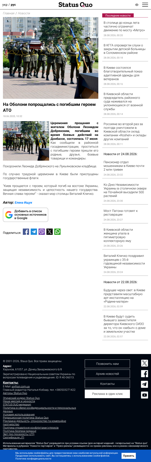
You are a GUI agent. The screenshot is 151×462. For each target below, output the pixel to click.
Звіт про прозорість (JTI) (18, 434)
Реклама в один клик (107, 394)
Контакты (10, 382)
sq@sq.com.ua (21, 386)
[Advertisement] (50, 251)
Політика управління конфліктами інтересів (31, 427)
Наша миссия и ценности (19, 401)
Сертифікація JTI (13, 437)
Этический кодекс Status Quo (21, 398)
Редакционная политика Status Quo (26, 417)
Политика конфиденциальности (33, 458)
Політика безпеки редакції (19, 431)
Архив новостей (107, 374)
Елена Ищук (23, 202)
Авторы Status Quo (15, 393)
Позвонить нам (107, 364)
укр (4, 4)
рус (13, 4)
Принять (128, 455)
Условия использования (19, 414)
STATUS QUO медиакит (17, 404)
